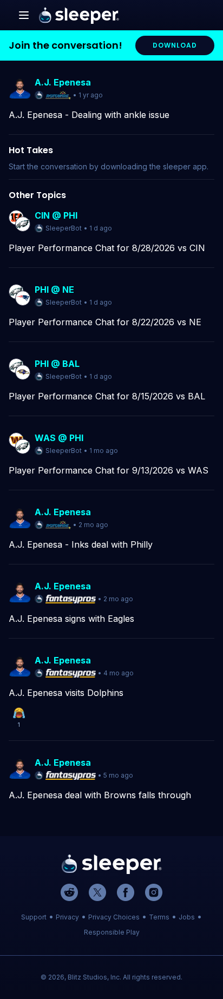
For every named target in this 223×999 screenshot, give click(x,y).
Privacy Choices (114, 917)
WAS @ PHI (59, 437)
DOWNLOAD (175, 45)
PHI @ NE (54, 289)
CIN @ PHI (56, 215)
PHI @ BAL (57, 363)
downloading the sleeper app (154, 166)
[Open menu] (23, 15)
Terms (159, 917)
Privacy (67, 917)
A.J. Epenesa (63, 82)
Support (34, 917)
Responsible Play (112, 932)
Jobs (187, 917)
